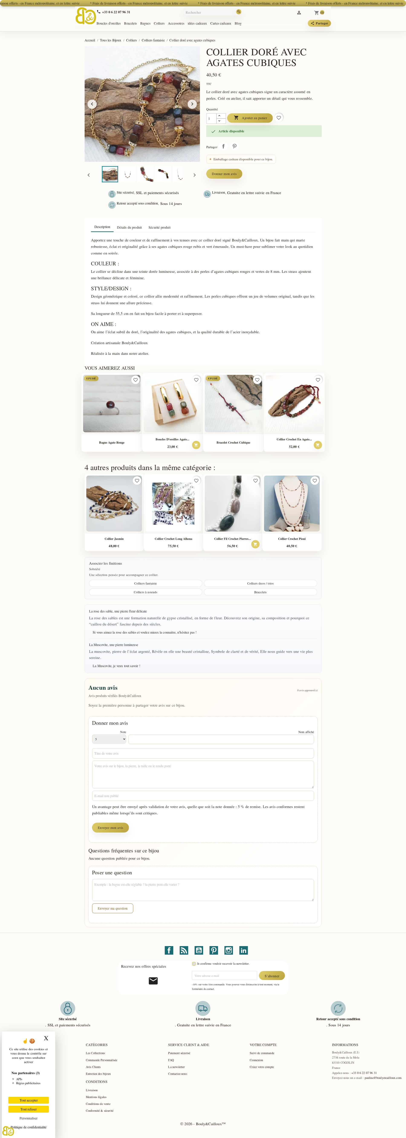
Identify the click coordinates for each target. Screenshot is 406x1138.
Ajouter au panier (250, 117)
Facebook (169, 950)
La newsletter (176, 1067)
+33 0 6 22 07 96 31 (364, 1073)
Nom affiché (306, 732)
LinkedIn (243, 950)
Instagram (228, 950)
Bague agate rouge (111, 442)
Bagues (145, 23)
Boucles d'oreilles (109, 23)
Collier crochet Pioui (292, 538)
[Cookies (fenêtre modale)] (8, 1131)
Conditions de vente (98, 1104)
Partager (223, 146)
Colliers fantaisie (145, 583)
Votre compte (263, 1044)
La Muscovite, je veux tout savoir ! (116, 665)
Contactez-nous (177, 1074)
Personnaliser (29, 1118)
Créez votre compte (262, 1067)
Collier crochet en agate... (294, 439)
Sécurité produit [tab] (159, 227)
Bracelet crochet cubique (233, 442)
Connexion (256, 1060)
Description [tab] (102, 226)
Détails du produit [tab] (129, 227)
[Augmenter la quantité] (221, 115)
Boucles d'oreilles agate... (172, 439)
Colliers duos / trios (260, 583)
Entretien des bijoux (98, 1074)
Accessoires (176, 23)
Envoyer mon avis (110, 827)
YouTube (199, 950)
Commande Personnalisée (101, 1060)
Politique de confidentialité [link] (28, 1127)
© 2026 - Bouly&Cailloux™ (203, 1123)
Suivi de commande (262, 1053)
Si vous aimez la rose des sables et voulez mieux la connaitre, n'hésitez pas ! (144, 632)
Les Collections (95, 1053)
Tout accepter (29, 1100)
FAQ (171, 1060)
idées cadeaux (197, 23)
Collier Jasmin (114, 538)
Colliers (159, 23)
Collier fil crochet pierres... (232, 538)
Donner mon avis (224, 173)
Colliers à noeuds (145, 592)
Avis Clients (93, 1067)
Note (123, 732)
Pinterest (234, 146)
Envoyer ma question (113, 908)
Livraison (92, 1090)
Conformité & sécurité (99, 1111)
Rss (184, 950)
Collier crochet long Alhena (173, 538)
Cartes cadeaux (220, 23)
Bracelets (130, 23)
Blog (238, 23)
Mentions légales (96, 1097)
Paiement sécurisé (179, 1053)
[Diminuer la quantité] (221, 121)
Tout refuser (28, 1109)
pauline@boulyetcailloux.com (383, 1078)
